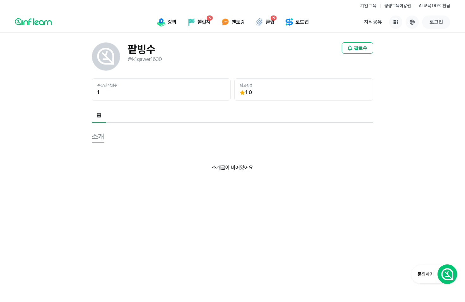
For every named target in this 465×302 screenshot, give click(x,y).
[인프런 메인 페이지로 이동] (33, 21)
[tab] (99, 115)
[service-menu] (395, 22)
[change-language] (412, 22)
